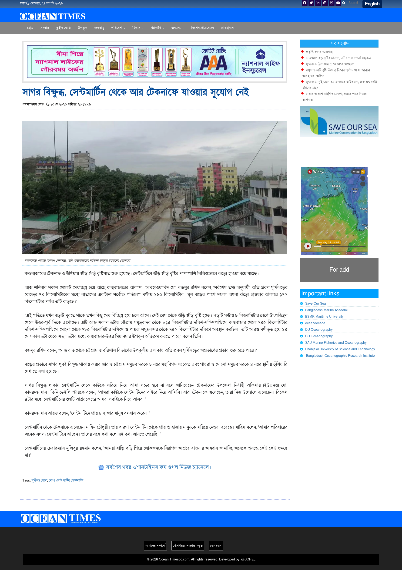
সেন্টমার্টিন (77, 480)
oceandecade (315, 323)
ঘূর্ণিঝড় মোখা (39, 480)
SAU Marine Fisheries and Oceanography (336, 343)
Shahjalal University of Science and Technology (340, 349)
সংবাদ (44, 27)
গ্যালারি (156, 27)
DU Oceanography (319, 329)
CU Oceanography (319, 336)
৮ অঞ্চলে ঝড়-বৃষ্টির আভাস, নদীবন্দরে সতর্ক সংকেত (338, 58)
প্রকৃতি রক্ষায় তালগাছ (319, 52)
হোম (30, 27)
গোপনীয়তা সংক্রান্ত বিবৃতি (188, 545)
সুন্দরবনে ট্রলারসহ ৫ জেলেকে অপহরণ (330, 64)
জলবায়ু (99, 27)
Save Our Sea (315, 303)
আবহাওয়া (227, 27)
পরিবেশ (117, 27)
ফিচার (136, 27)
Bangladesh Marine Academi (326, 310)
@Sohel (248, 559)
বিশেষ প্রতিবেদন (202, 27)
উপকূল (82, 27)
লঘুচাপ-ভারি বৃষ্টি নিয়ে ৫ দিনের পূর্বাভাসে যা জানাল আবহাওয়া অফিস (336, 73)
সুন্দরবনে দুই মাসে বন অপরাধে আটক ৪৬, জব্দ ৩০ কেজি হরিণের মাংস (340, 85)
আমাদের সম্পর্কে (155, 545)
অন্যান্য (176, 27)
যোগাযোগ (215, 545)
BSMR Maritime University (324, 316)
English (372, 4)
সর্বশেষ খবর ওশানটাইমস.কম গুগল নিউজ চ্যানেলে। (157, 467)
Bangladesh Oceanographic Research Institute (340, 356)
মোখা (52, 480)
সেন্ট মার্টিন (63, 480)
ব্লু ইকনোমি (63, 27)
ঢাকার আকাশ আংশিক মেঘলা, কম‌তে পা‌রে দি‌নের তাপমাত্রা (334, 96)
